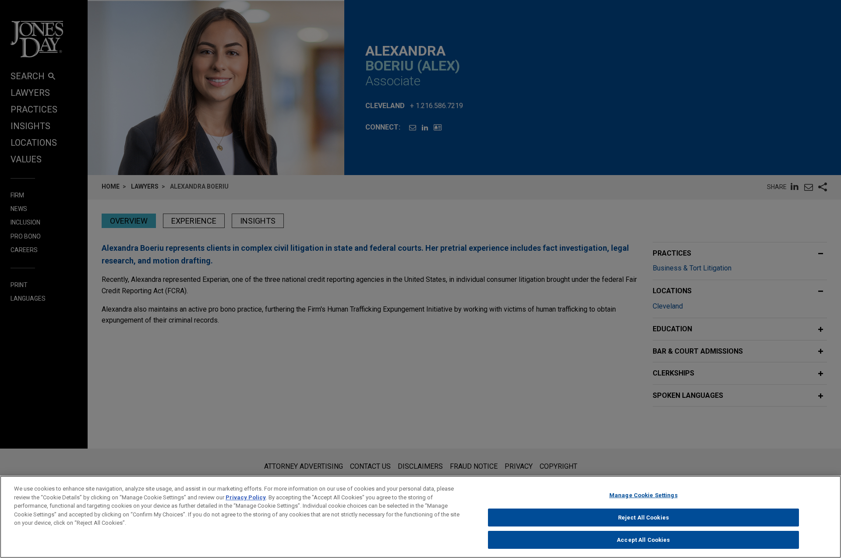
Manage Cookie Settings (643, 495)
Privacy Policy (246, 497)
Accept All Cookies (643, 540)
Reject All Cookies (643, 517)
